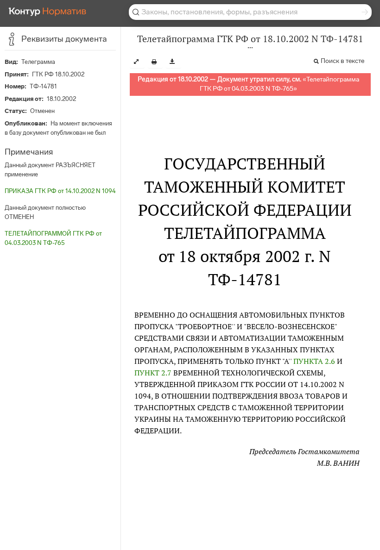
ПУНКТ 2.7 (152, 372)
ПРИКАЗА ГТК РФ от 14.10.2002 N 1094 (60, 191)
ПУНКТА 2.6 (314, 361)
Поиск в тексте (342, 61)
